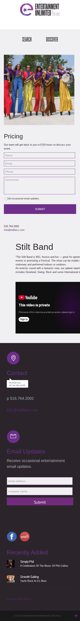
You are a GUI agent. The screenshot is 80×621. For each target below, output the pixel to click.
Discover (52, 39)
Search (27, 39)
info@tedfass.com (14, 229)
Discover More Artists (19, 599)
